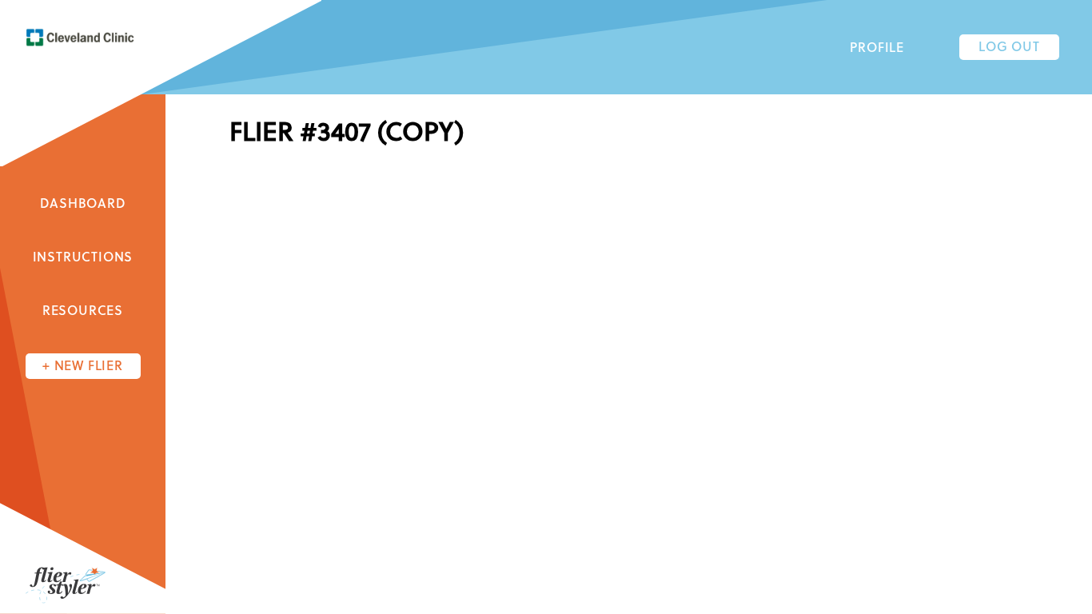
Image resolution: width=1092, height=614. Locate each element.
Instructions (83, 258)
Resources (82, 312)
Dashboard (82, 204)
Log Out (1009, 48)
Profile (877, 49)
